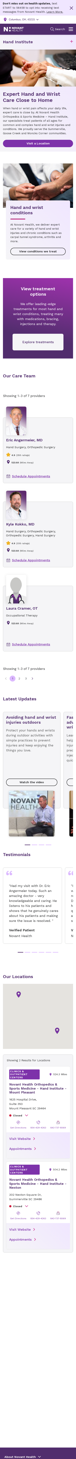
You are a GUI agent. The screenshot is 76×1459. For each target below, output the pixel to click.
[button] (71, 42)
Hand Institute (18, 42)
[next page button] (32, 679)
